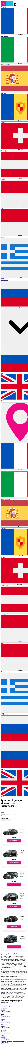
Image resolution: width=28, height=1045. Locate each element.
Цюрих (6, 151)
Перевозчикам (4, 1042)
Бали (2, 208)
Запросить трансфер (14, 840)
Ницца (2, 36)
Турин (6, 64)
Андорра (3, 122)
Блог (2, 280)
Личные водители (11, 1041)
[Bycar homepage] (7, 5)
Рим (9, 64)
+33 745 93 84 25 (5, 1039)
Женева (2, 151)
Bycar (2, 954)
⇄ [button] (1, 815)
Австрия (3, 179)
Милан (2, 64)
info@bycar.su (4, 1038)
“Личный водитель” (21, 979)
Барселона (3, 93)
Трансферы (11, 954)
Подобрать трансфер (6, 820)
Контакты (5, 280)
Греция (2, 278)
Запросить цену (14, 926)
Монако (3, 237)
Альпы (6, 36)
